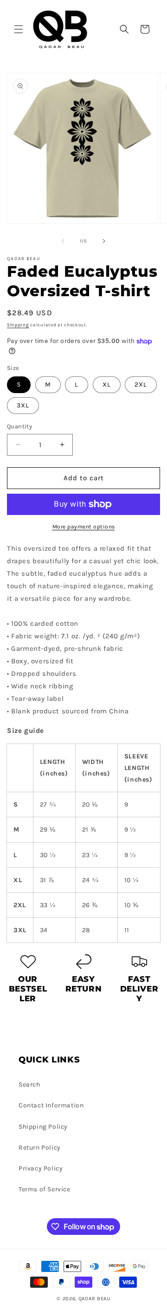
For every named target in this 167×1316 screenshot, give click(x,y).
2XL (141, 384)
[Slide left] (63, 241)
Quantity (19, 426)
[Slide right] (104, 241)
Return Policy (40, 1147)
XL (107, 384)
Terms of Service (45, 1189)
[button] (18, 29)
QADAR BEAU (94, 1299)
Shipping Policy (43, 1127)
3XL (23, 405)
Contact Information (51, 1105)
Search (29, 1084)
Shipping (18, 325)
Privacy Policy (41, 1168)
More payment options (83, 526)
